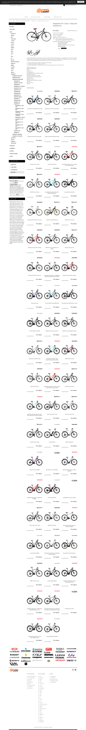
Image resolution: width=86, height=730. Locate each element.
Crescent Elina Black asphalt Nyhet (16, 240)
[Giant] (14, 654)
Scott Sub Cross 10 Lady (34, 192)
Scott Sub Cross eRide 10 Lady (34, 358)
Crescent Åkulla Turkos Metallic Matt (52, 303)
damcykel (11, 186)
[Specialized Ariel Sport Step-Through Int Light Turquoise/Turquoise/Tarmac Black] (34, 405)
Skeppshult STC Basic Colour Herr (19, 115)
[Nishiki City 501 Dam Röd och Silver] (69, 266)
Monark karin (15, 188)
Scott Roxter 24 (19, 191)
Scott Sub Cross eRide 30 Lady (69, 108)
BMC (12, 37)
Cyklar (14, 20)
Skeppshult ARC (17, 81)
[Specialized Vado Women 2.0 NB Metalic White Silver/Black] (52, 544)
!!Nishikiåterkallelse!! (54, 680)
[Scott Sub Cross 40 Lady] (34, 155)
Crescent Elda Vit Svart (52, 164)
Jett (14, 187)
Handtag (18, 186)
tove (21, 195)
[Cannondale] (39, 91)
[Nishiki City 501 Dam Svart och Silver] (34, 127)
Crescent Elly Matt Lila (52, 497)
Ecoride (12, 44)
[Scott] (74, 91)
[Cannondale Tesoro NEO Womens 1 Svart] (69, 294)
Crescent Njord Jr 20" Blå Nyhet (16, 218)
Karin (16, 187)
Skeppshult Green (17, 89)
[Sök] (24, 5)
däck (14, 186)
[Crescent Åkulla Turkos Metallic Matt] (52, 294)
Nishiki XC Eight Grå (69, 442)
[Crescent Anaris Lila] (34, 294)
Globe (12, 52)
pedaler (11, 189)
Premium (13, 67)
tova (19, 195)
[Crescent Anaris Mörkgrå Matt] (69, 127)
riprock (13, 189)
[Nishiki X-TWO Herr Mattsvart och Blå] (52, 127)
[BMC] (49, 649)
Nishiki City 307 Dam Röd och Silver (34, 247)
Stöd (15, 195)
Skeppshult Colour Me (18, 82)
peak (23, 188)
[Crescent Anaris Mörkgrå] (34, 544)
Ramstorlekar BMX (31, 685)
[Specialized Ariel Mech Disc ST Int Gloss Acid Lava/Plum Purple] (69, 155)
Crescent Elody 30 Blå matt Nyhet (16, 238)
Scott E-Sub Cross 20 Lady (35, 525)
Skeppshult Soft (17, 102)
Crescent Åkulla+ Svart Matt (34, 330)
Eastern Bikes (42, 688)
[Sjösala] (26, 660)
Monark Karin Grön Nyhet (15, 213)
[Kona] (49, 654)
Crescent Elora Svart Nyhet (15, 216)
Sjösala (12, 72)
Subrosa (12, 139)
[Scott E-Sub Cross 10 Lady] (52, 405)
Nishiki (12, 65)
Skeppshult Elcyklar (16, 77)
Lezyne (41, 699)
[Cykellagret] (43, 10)
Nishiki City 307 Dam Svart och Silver (52, 108)
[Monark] (14, 657)
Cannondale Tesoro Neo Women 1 (69, 553)
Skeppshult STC (33, 20)
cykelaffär (14, 184)
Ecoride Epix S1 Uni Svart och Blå (69, 497)
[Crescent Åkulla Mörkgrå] (52, 571)
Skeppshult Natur (17, 93)
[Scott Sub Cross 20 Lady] (69, 210)
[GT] (37, 654)
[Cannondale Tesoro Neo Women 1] (69, 544)
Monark (12, 60)
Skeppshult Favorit (17, 88)
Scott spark (13, 193)
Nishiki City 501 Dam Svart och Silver (34, 136)
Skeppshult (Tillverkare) (62, 44)
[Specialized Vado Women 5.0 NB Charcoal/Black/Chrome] (34, 627)
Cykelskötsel (53, 677)
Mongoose (13, 63)
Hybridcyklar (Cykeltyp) (62, 43)
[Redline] (71, 657)
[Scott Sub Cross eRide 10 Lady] (34, 349)
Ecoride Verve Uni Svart (69, 608)
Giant (12, 51)
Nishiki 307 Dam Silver (34, 386)
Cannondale (13, 38)
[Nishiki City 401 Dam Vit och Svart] (34, 266)
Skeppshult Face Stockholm (19, 86)
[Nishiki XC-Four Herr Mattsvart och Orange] (52, 238)
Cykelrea (11, 156)
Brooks (41, 682)
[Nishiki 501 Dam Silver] (52, 516)
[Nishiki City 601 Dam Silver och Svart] (34, 210)
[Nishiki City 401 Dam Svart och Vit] (52, 321)
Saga (10, 190)
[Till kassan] (64, 5)
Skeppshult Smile (17, 100)
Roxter (20, 189)
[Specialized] (74, 146)
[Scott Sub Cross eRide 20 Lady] (52, 210)
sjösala (11, 195)
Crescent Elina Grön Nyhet (15, 226)
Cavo (40, 685)
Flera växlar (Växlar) (70, 44)
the (17, 194)
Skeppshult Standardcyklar (25, 20)
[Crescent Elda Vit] (52, 432)
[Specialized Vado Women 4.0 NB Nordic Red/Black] (34, 488)
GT (11, 54)
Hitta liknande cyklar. (61, 46)
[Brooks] (60, 649)
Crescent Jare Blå (15, 239)
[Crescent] (74, 118)
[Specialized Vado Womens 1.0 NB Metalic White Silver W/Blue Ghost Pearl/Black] (52, 266)
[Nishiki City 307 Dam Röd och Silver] (34, 238)
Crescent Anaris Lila (34, 303)
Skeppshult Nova (17, 95)
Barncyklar (12, 26)
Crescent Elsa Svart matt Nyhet (16, 228)
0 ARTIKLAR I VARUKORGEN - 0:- (70, 5)
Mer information (5, 3)
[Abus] (14, 649)
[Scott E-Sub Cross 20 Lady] (34, 516)
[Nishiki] (57, 91)
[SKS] (49, 660)
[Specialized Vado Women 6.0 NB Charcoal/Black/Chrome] (69, 571)
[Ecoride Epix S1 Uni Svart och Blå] (69, 488)
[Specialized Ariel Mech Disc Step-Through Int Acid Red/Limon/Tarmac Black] (52, 377)
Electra (12, 45)
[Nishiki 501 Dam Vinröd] (69, 349)
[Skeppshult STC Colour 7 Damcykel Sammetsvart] (39, 34)
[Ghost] (71, 651)
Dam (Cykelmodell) (67, 41)
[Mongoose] (37, 657)
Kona (12, 56)
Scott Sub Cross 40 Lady (34, 164)
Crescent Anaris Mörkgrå (34, 553)
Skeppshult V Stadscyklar (17, 136)
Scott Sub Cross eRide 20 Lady (52, 219)
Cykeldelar (12, 151)
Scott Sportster (17, 193)
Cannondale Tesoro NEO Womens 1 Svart (69, 303)
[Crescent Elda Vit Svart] (52, 155)
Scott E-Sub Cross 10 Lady (52, 414)
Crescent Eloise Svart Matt (69, 192)
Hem (10, 20)
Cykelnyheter (12, 145)
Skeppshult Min (17, 91)
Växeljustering (53, 682)
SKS (40, 715)
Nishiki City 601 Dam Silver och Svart (34, 219)
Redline (12, 68)
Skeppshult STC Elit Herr (20, 117)
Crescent (12, 40)
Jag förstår (81, 1)
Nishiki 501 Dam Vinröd (69, 358)
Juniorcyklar (12, 29)
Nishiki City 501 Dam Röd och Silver (69, 275)
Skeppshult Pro (17, 98)
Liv (11, 58)
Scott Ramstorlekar (31, 677)
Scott (12, 70)
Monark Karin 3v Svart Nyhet (15, 215)
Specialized (13, 137)
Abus (40, 676)
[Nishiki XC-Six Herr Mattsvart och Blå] (69, 321)
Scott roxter (14, 191)
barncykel (14, 180)
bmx (21, 181)
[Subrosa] (71, 660)
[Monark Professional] (26, 657)
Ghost (12, 49)
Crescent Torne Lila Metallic (34, 469)
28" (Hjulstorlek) (61, 41)
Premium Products (43, 708)
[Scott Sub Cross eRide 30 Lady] (69, 99)
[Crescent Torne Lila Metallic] (34, 460)
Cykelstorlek (30, 686)
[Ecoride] (57, 452)
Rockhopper (17, 189)
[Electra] (60, 651)
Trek (23, 195)
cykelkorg (19, 184)
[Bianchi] (37, 649)
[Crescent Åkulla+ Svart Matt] (34, 321)
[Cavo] (14, 651)
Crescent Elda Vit (52, 442)
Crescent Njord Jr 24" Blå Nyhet (16, 236)
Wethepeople (13, 143)
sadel (22, 189)
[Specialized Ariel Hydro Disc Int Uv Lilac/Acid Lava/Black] (69, 516)
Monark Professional (15, 61)
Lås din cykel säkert (54, 679)
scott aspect (15, 190)
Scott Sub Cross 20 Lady (69, 219)
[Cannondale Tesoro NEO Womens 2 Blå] (34, 99)
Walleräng (13, 141)
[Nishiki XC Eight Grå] (69, 432)
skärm (13, 195)
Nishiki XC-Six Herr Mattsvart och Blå (69, 330)
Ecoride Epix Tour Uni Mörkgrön (52, 469)
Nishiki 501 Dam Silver (52, 525)
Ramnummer (30, 688)
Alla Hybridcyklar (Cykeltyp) (63, 42)
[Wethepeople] (26, 663)
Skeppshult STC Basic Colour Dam (43, 20)
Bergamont (13, 33)
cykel (16, 182)
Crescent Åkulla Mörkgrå (52, 580)
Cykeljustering (53, 676)
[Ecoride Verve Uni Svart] (69, 599)
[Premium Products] (59, 657)
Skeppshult (18, 20)
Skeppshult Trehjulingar (17, 134)
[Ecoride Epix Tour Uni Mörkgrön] (52, 460)
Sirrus (21, 193)
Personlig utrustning (14, 153)
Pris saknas (39, 112)
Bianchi (12, 35)
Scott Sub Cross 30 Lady (69, 247)
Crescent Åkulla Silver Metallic (52, 636)
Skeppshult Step (17, 130)
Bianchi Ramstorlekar (32, 676)
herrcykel (11, 187)
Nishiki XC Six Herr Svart (34, 580)
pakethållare (19, 188)
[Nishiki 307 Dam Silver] (34, 377)
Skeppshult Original (18, 96)
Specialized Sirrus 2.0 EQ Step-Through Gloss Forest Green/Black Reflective (17, 234)
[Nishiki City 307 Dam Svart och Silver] (52, 99)
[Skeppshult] (37, 660)
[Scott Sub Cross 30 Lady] (69, 238)
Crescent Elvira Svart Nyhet (15, 225)
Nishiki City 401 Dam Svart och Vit (52, 330)
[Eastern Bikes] (37, 651)
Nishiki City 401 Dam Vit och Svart (34, 275)
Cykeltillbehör (12, 148)
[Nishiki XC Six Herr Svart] (34, 571)
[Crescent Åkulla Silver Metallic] (52, 627)
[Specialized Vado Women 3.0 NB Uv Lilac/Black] (69, 460)
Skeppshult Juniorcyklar (17, 75)
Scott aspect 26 (19, 190)
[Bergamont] (26, 649)
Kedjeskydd (19, 187)
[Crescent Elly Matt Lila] (52, 488)
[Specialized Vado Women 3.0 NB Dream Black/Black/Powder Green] (34, 599)
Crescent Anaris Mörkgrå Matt (69, 136)
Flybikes (12, 47)
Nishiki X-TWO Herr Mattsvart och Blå (52, 136)
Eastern (12, 42)
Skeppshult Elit (17, 84)
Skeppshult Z (16, 132)
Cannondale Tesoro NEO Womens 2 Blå (34, 108)
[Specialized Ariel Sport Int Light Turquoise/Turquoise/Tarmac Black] (52, 349)
